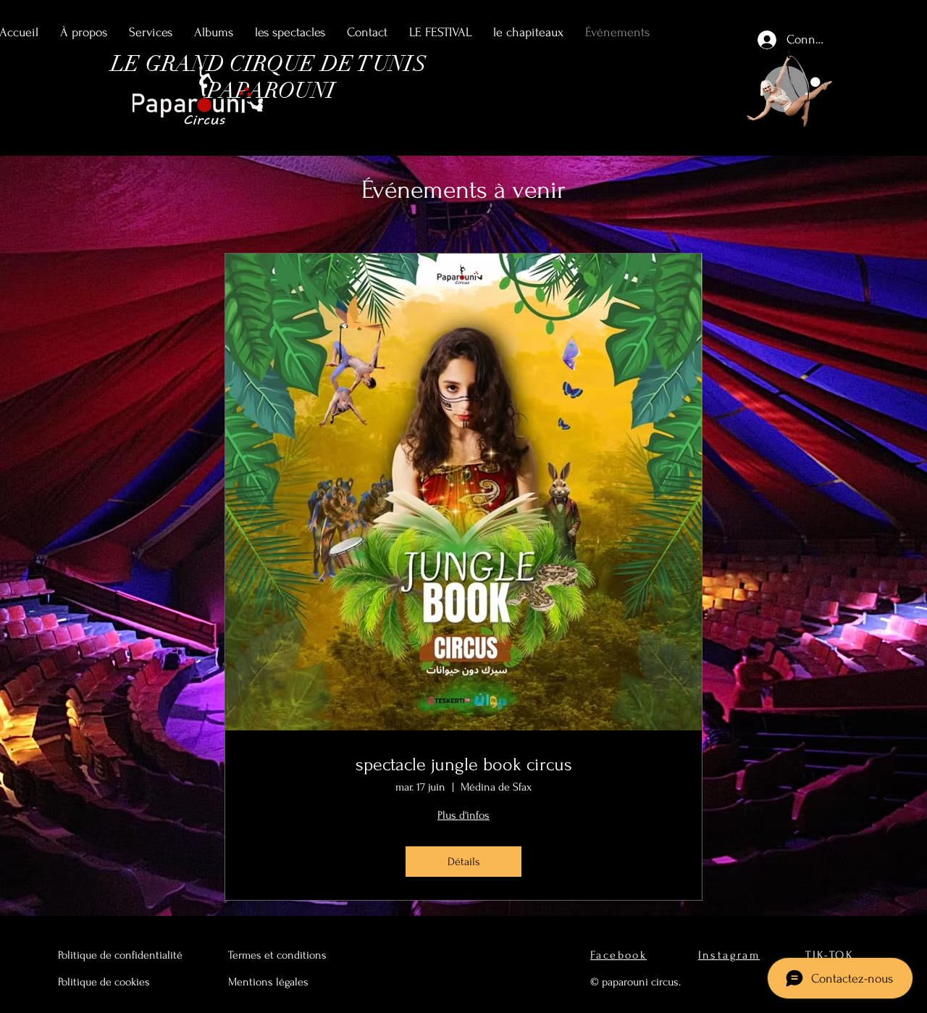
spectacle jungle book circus (464, 764)
